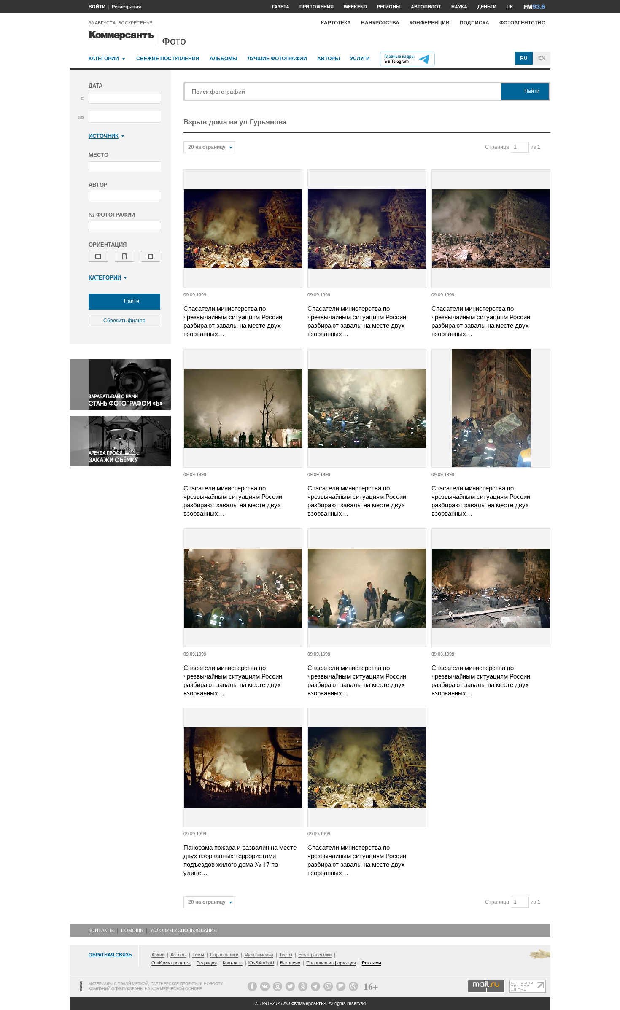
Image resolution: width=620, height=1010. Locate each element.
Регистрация (126, 6)
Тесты (285, 954)
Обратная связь (110, 954)
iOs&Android (261, 962)
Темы (198, 954)
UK (510, 6)
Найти (131, 301)
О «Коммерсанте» (171, 962)
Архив (157, 954)
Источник (104, 136)
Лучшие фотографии (277, 59)
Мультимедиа (258, 954)
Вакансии (290, 962)
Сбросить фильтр (124, 320)
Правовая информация (331, 962)
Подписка (474, 23)
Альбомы (223, 59)
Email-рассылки (315, 954)
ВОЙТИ (97, 6)
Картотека (336, 23)
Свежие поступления (167, 59)
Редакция (207, 962)
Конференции (430, 23)
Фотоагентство (522, 23)
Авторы (328, 59)
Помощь (132, 930)
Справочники (224, 954)
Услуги (360, 59)
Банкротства (380, 23)
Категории (104, 59)
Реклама (371, 962)
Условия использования (183, 930)
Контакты (101, 930)
